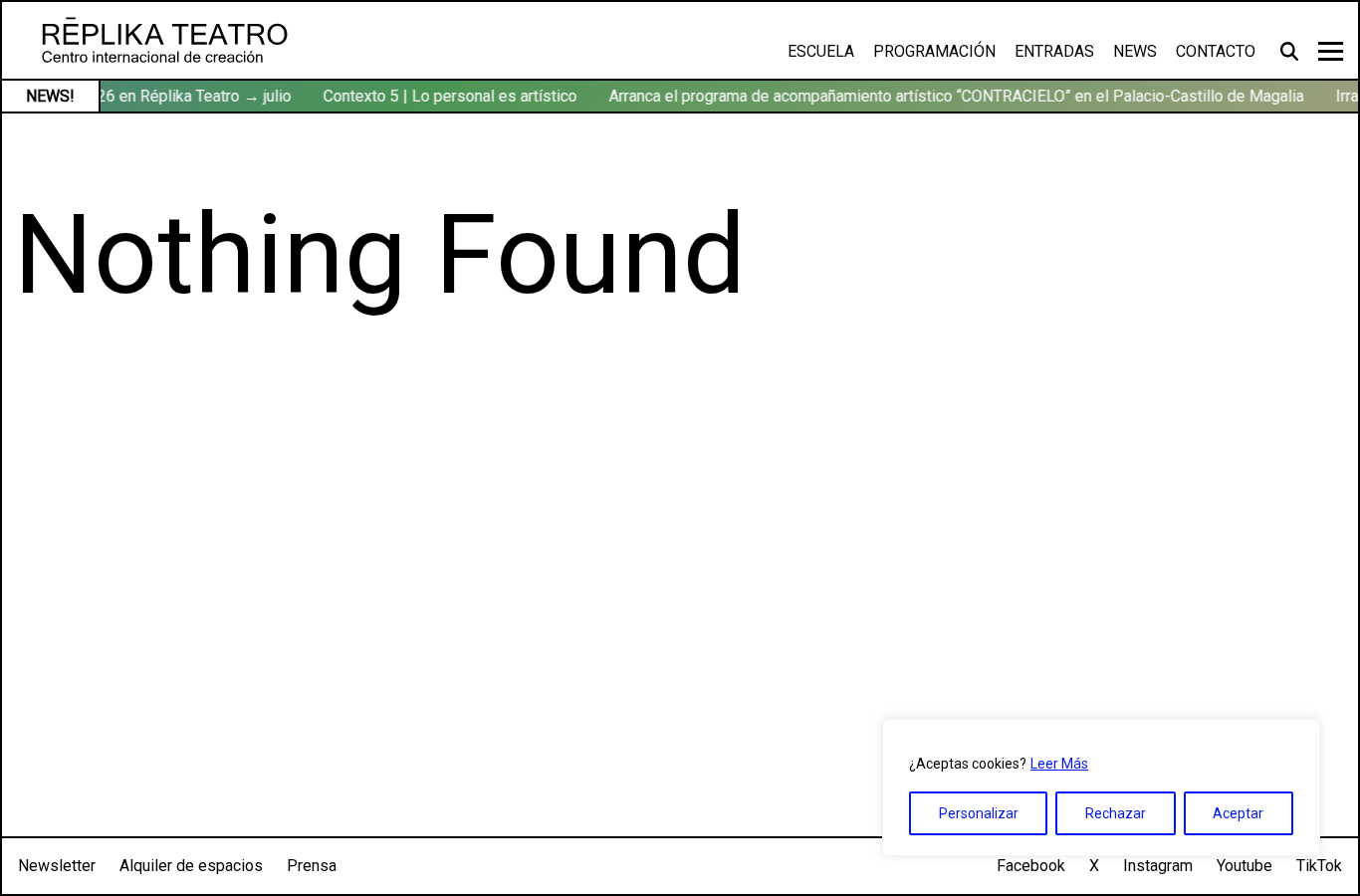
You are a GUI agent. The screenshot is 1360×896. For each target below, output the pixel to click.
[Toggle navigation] (1330, 51)
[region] (1101, 787)
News (1135, 51)
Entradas (1054, 51)
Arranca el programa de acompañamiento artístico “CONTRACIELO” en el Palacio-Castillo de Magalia (951, 96)
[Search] (1291, 51)
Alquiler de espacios (191, 865)
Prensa (312, 865)
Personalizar (979, 813)
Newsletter (57, 865)
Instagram (1158, 865)
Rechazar (1115, 813)
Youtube (1244, 865)
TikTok (1319, 865)
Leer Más (1059, 764)
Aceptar (1238, 813)
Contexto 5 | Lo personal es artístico (445, 96)
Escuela (821, 51)
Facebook (1031, 865)
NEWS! (50, 96)
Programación (934, 51)
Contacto (1215, 51)
